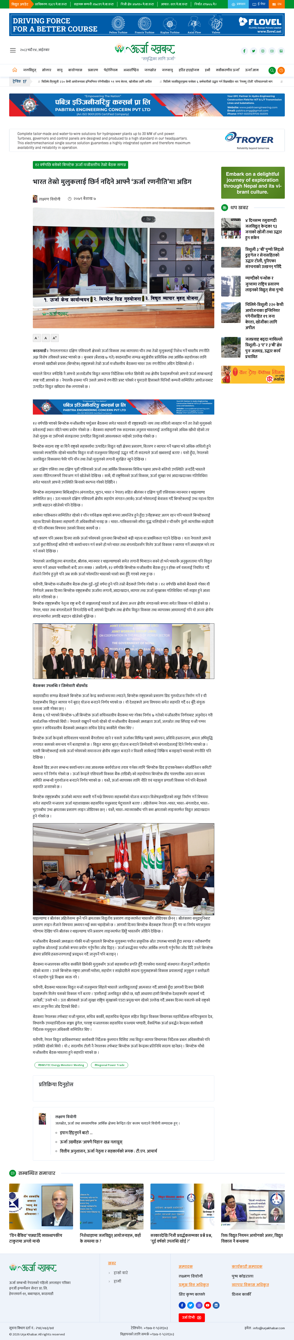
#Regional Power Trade (109, 1065)
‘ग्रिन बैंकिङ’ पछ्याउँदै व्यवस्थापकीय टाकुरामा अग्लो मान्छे (35, 1238)
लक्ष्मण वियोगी (49, 199)
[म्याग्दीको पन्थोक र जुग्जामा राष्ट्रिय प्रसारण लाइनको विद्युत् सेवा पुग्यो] (231, 286)
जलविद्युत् (29, 70)
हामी (117, 1281)
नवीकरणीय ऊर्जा (227, 70)
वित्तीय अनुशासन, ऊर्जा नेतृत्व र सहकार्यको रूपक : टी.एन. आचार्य (108, 1151)
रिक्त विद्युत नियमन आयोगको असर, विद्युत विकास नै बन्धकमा (252, 1238)
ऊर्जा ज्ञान (252, 70)
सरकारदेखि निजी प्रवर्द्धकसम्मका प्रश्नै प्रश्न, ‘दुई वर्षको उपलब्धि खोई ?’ (181, 1238)
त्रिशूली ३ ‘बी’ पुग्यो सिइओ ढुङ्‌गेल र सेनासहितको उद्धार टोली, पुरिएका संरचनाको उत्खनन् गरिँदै (264, 258)
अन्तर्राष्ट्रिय (131, 70)
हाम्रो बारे (121, 1272)
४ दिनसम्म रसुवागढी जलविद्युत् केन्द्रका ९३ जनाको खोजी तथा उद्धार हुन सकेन (263, 229)
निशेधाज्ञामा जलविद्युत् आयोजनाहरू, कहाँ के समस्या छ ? (110, 1238)
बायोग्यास (75, 70)
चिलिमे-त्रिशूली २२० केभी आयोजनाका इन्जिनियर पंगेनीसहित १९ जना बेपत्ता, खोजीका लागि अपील (264, 316)
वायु (59, 70)
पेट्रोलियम (111, 70)
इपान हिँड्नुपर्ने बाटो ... (76, 1133)
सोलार (46, 70)
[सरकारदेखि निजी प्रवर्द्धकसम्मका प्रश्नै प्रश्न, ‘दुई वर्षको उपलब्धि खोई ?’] (182, 1206)
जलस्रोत (150, 70)
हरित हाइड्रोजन (189, 70)
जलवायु (167, 70)
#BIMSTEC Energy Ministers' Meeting (61, 1065)
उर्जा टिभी (189, 1318)
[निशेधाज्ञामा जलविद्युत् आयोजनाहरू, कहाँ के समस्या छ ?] (112, 1206)
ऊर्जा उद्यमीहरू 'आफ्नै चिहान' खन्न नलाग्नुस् (91, 1142)
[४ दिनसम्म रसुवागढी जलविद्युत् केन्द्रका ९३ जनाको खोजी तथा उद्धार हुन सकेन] (231, 228)
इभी (207, 70)
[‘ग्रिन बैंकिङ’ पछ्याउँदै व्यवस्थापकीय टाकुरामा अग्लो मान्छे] (41, 1206)
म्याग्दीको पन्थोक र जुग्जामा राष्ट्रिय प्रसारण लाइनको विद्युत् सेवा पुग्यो (264, 284)
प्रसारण (93, 70)
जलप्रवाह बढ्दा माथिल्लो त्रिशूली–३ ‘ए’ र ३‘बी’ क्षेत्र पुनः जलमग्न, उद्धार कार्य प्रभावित (264, 348)
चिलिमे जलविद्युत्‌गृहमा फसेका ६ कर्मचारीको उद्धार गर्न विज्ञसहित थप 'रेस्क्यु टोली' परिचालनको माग (177, 81)
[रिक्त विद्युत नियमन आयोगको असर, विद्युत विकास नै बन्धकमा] (253, 1206)
